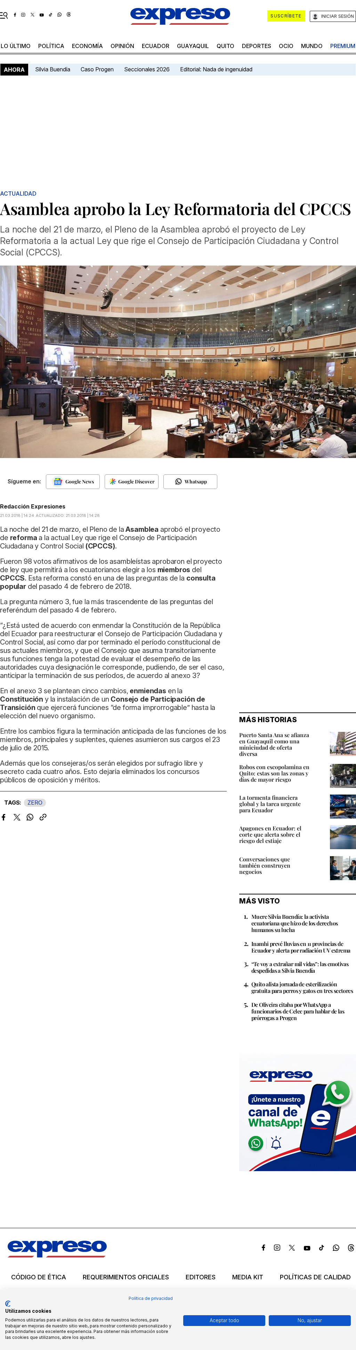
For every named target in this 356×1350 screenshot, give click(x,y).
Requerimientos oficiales (126, 1277)
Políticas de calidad (315, 1277)
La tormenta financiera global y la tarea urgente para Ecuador (270, 804)
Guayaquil (193, 46)
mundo (312, 46)
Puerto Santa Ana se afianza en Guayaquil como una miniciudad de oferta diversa (274, 744)
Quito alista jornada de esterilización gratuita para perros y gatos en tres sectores (302, 987)
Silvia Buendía (52, 69)
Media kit (247, 1277)
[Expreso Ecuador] (57, 1255)
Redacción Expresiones (32, 506)
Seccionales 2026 (147, 69)
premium (342, 46)
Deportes (256, 46)
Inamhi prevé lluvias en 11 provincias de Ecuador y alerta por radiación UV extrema (300, 947)
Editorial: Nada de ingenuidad (216, 69)
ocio (286, 46)
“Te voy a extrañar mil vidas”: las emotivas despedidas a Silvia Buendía (299, 967)
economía (87, 46)
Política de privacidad (151, 1298)
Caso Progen (97, 69)
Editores (201, 1277)
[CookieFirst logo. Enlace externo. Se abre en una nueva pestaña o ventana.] (7, 1304)
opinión (122, 46)
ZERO (34, 802)
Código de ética (38, 1277)
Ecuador (155, 46)
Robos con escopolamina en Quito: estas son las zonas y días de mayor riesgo (274, 773)
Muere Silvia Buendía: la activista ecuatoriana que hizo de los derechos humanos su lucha (294, 923)
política (51, 46)
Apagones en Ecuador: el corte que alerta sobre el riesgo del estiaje (270, 834)
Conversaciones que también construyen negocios (264, 865)
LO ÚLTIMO (16, 46)
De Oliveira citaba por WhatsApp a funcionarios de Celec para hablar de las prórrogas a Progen (297, 1011)
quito (225, 46)
